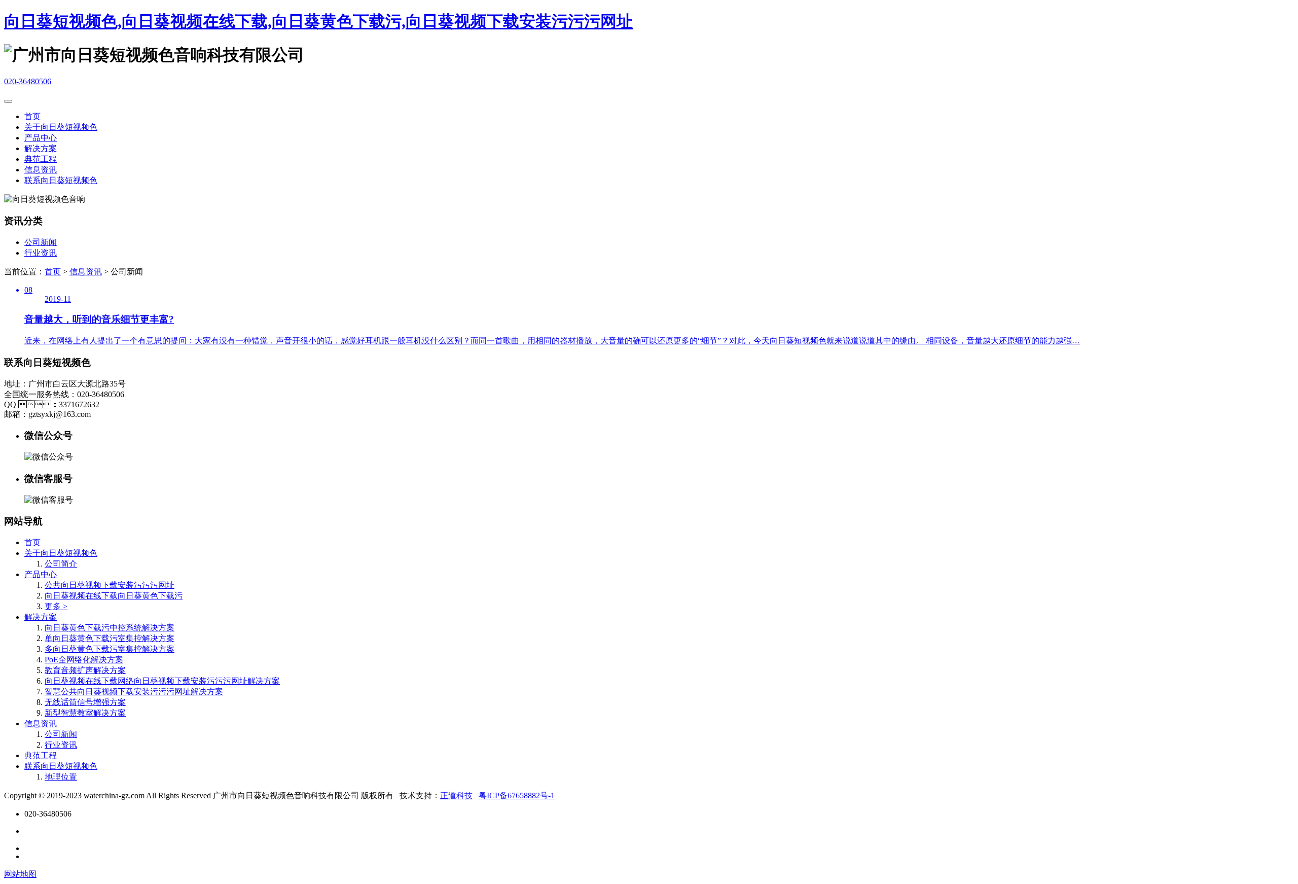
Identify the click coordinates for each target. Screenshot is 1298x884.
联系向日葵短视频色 (60, 180)
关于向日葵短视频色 (60, 127)
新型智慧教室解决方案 (85, 713)
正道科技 (456, 795)
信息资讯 (40, 169)
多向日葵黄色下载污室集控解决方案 (109, 649)
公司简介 (61, 563)
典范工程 (40, 159)
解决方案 (40, 148)
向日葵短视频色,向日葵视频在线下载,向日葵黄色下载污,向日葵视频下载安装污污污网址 (318, 21)
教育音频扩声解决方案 (85, 670)
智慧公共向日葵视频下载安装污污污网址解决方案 (134, 691)
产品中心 (40, 137)
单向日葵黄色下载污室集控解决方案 (109, 638)
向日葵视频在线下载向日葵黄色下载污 (114, 595)
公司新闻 (40, 242)
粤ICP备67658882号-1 (517, 795)
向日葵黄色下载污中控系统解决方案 (109, 627)
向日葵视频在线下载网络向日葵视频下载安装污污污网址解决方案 (162, 681)
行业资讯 (40, 253)
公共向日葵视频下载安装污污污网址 (109, 585)
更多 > (56, 606)
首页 (32, 116)
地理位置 (61, 776)
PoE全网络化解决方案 (84, 659)
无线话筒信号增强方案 (85, 702)
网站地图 (20, 874)
